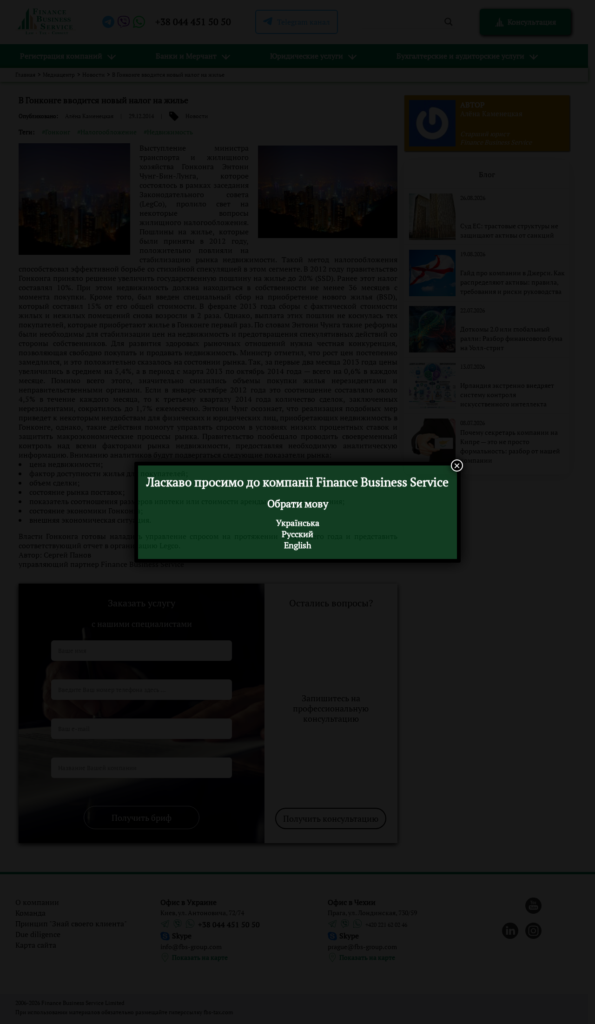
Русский (297, 533)
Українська (297, 522)
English (297, 545)
